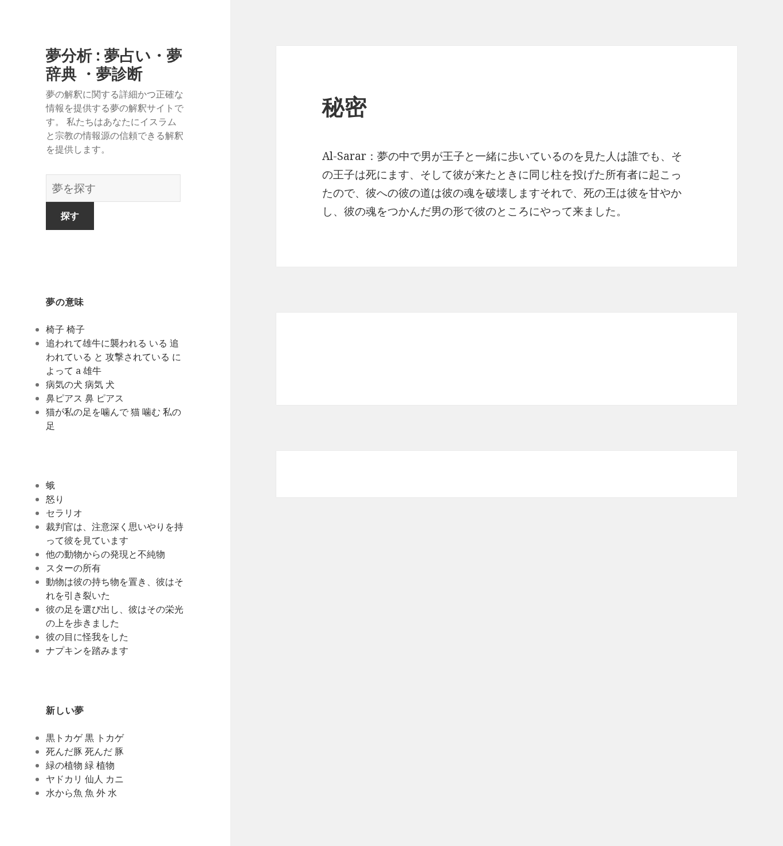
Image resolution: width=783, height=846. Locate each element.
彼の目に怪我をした (87, 636)
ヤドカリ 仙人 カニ (85, 779)
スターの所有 (73, 568)
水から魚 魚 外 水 (81, 792)
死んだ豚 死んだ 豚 (85, 751)
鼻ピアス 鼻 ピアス (85, 398)
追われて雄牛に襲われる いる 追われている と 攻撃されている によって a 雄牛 (113, 357)
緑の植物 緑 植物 (80, 765)
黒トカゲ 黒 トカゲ (85, 737)
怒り (55, 499)
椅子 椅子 (65, 329)
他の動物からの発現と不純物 (105, 554)
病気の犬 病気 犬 (80, 384)
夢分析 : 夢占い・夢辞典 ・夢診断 (114, 64)
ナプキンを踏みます (87, 650)
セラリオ (64, 512)
